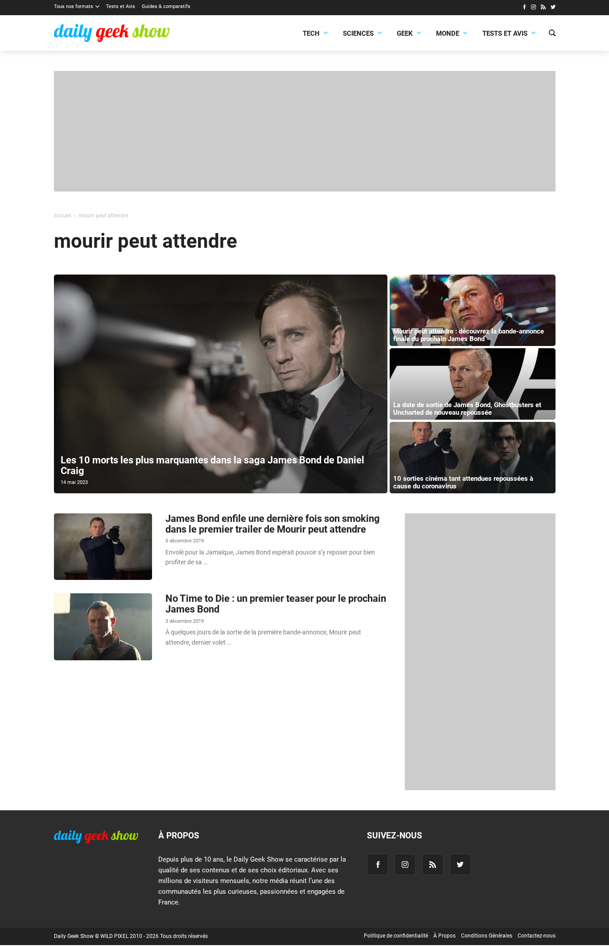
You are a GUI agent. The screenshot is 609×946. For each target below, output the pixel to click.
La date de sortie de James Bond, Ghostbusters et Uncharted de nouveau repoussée (467, 409)
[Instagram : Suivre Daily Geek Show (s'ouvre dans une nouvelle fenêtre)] (533, 8)
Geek (405, 33)
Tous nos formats (73, 6)
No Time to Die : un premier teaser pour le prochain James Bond (275, 604)
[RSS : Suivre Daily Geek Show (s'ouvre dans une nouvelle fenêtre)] (543, 8)
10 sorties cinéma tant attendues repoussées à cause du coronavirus (463, 482)
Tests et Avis (120, 6)
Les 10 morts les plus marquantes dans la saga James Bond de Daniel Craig (212, 465)
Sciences (358, 33)
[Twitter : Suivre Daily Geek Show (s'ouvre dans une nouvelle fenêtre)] (553, 8)
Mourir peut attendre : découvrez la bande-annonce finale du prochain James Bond (468, 335)
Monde (447, 33)
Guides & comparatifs (166, 6)
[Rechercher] (552, 34)
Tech (311, 33)
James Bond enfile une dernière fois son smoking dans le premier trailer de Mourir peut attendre (272, 524)
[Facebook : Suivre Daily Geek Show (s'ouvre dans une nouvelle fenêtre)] (524, 8)
